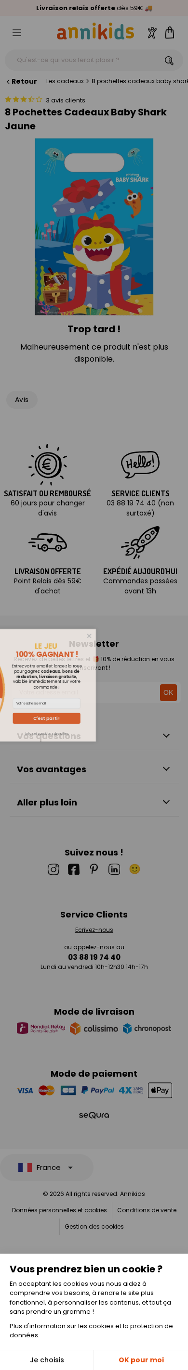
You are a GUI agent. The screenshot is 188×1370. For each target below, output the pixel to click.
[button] (115, 718)
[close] (158, 635)
